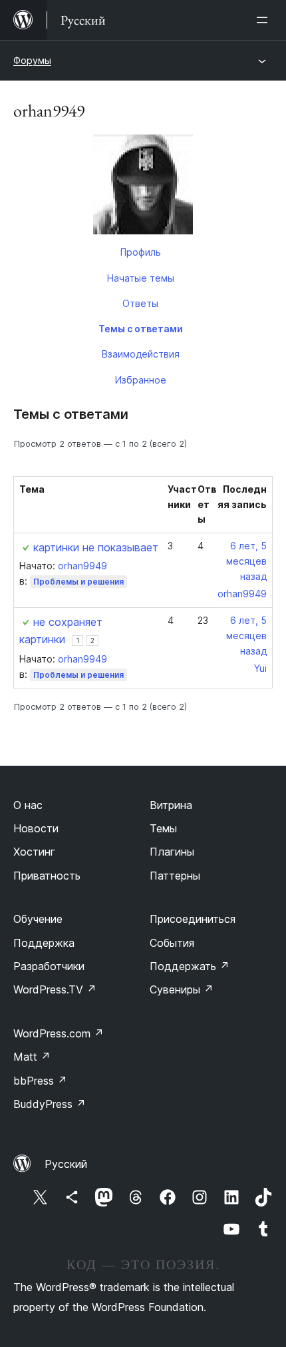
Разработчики (48, 966)
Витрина (171, 805)
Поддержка (43, 942)
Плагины (172, 851)
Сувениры (182, 989)
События (172, 942)
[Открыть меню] (264, 20)
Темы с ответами (140, 328)
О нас (28, 805)
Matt (32, 1056)
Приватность (46, 875)
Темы (163, 828)
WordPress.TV (54, 989)
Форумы (32, 60)
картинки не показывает (95, 547)
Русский (66, 1164)
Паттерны (175, 875)
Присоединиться (192, 919)
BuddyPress (49, 1104)
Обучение (38, 919)
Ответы (140, 303)
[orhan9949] (143, 187)
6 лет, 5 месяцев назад (246, 561)
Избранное (140, 380)
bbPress (40, 1080)
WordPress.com (58, 1033)
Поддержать (189, 966)
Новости (36, 828)
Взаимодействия (141, 354)
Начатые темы (140, 278)
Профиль (140, 252)
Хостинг (34, 851)
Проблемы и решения (78, 582)
